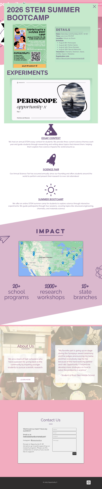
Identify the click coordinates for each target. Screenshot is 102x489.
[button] (94, 6)
